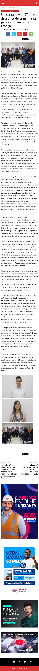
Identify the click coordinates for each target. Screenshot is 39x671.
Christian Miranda (9, 29)
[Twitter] (25, 662)
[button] (36, 3)
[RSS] (19, 662)
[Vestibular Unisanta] (19, 538)
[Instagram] (14, 662)
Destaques (15, 11)
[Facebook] (8, 662)
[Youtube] (31, 662)
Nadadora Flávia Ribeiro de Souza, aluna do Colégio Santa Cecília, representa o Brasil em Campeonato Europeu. (9, 471)
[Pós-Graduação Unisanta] (19, 627)
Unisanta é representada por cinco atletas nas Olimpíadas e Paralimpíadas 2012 (29, 469)
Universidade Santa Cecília (19, 668)
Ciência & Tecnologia (6, 11)
